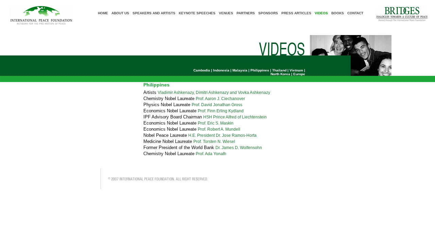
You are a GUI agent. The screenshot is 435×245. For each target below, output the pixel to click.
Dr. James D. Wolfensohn (238, 147)
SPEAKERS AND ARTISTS (154, 13)
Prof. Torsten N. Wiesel (214, 141)
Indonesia (221, 70)
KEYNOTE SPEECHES (197, 13)
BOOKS (337, 13)
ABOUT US (120, 13)
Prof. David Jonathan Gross (217, 104)
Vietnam (296, 70)
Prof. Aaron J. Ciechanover (220, 98)
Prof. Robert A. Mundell (219, 129)
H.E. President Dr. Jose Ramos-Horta (222, 135)
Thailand (279, 70)
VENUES (226, 13)
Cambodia (201, 70)
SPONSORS (268, 13)
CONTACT (355, 13)
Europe (299, 74)
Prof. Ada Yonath (211, 153)
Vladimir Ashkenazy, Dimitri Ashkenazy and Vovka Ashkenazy (214, 92)
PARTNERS (246, 13)
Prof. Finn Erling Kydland (221, 111)
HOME (103, 13)
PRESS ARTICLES (296, 13)
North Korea (280, 74)
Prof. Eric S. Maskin (215, 123)
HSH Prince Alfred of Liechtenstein (235, 117)
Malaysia (239, 70)
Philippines (259, 70)
